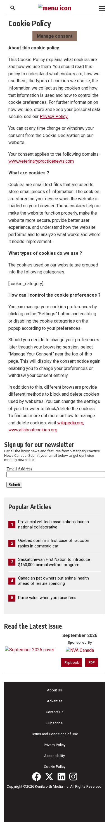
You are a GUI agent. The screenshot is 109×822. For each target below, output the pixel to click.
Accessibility (54, 756)
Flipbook (72, 662)
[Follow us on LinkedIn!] (61, 776)
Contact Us (54, 712)
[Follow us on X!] (49, 776)
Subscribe (54, 723)
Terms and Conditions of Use (54, 734)
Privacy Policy (54, 745)
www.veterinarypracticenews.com (41, 161)
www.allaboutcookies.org (32, 429)
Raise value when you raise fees (47, 597)
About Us (54, 690)
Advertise (54, 701)
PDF (92, 662)
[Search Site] (12, 7)
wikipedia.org (70, 423)
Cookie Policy (54, 767)
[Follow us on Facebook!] (36, 776)
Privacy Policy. (54, 116)
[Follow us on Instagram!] (73, 776)
